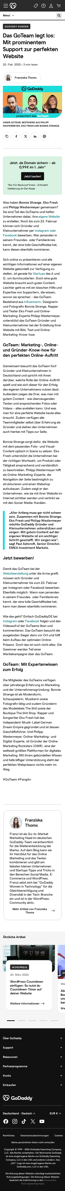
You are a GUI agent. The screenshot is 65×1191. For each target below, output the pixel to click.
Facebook (32, 621)
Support (8, 1047)
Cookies (59, 1135)
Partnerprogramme (15, 1066)
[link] (16, 136)
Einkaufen (9, 1084)
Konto (7, 1075)
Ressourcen (10, 1056)
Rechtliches (9, 1135)
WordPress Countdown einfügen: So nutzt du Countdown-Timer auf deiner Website (26, 987)
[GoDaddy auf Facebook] (6, 1123)
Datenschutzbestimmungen (34, 1135)
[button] (11, 1020)
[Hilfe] (43, 5)
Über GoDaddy (12, 1038)
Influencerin (32, 302)
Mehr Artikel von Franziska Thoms (29, 911)
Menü (6, 15)
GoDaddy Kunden (17, 26)
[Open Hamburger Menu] (4, 5)
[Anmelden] (51, 5)
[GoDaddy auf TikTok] (24, 1123)
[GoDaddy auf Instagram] (15, 1123)
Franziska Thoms (25, 77)
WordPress (19, 967)
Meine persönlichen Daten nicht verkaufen (33, 1142)
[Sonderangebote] (35, 5)
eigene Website (49, 216)
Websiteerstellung (15, 573)
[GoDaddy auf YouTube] (42, 1123)
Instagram (10, 621)
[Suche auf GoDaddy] (59, 15)
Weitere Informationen (24, 1003)
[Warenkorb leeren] (58, 5)
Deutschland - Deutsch (17, 1113)
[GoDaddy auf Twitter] (33, 1123)
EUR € (54, 1113)
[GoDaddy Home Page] (18, 1098)
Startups (39, 273)
